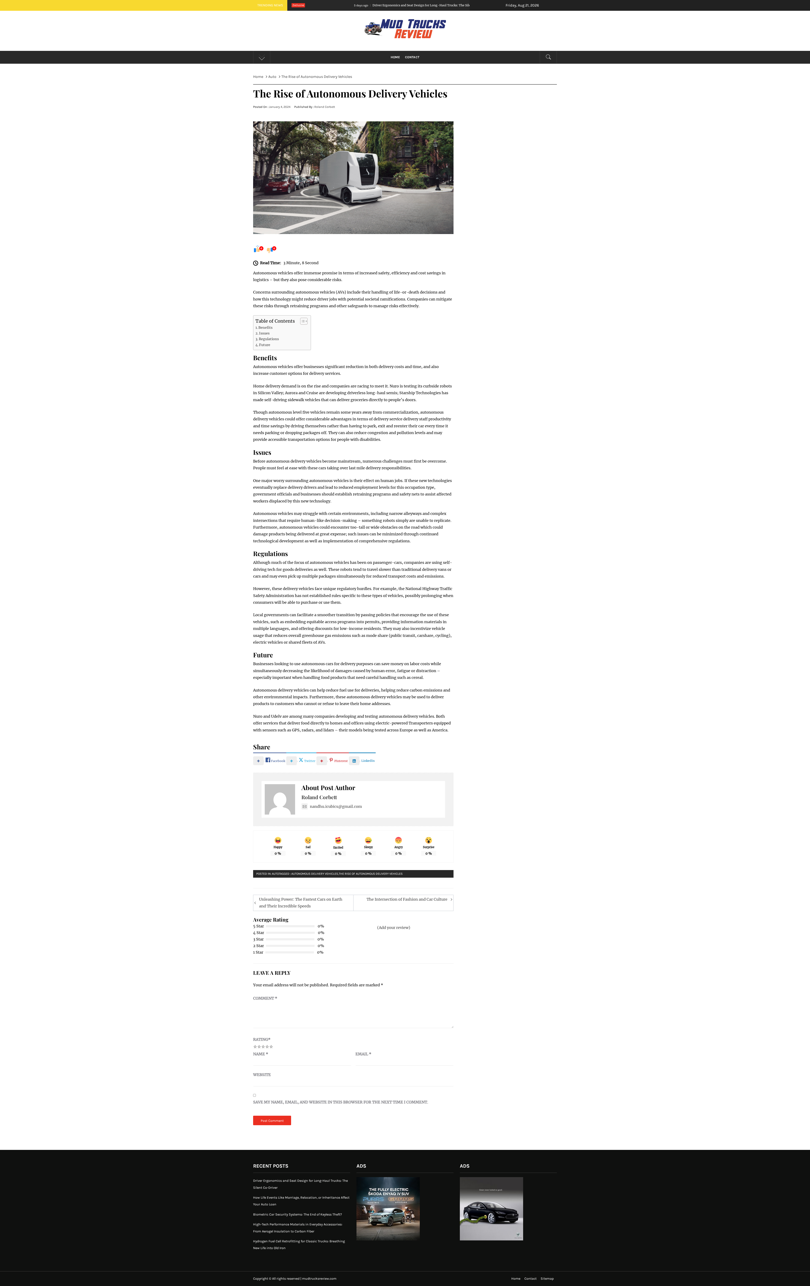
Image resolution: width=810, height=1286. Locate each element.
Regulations (269, 339)
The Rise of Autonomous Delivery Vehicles (371, 874)
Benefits (265, 327)
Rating (262, 1039)
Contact (412, 57)
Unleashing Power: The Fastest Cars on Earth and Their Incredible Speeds (300, 902)
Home (395, 57)
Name (260, 1054)
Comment (265, 998)
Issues (264, 333)
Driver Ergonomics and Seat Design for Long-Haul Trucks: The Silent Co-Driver (334, 5)
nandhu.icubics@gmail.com (336, 806)
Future (264, 345)
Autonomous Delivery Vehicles (314, 874)
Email (363, 1054)
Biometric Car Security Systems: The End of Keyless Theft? (297, 1214)
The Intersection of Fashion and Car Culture (407, 899)
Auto (275, 874)
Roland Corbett (324, 107)
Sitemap (547, 1279)
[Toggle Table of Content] (301, 321)
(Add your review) (393, 927)
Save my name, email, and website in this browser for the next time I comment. (340, 1102)
